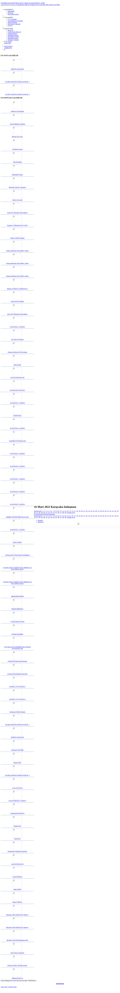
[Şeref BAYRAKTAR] (17, 862)
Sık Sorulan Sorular (13, 14)
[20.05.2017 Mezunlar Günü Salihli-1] (17, 312)
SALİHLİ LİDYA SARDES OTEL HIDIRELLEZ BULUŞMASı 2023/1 (17, 568)
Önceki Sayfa (38, 511)
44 (53, 512)
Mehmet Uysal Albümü (17, 111)
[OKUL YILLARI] (17, 198)
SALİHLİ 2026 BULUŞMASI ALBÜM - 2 (17, 94)
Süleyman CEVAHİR (17, 750)
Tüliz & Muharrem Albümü (17, 124)
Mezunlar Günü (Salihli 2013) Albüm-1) (17, 915)
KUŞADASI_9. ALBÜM (17, 504)
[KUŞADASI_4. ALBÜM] (17, 325)
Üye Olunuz (13, 19)
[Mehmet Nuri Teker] (17, 135)
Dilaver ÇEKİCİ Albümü (17, 238)
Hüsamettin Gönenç (17, 174)
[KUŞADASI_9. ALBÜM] (17, 502)
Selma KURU (17, 762)
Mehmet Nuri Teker (17, 136)
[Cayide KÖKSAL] (17, 875)
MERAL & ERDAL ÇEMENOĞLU (17, 289)
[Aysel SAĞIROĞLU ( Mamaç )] (17, 799)
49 (65, 512)
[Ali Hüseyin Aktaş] (17, 147)
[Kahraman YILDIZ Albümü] (17, 710)
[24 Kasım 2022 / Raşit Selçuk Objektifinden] (17, 553)
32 (110, 511)
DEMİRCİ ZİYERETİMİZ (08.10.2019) (17, 517)
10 (58, 511)
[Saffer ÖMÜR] (17, 887)
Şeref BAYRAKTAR (17, 864)
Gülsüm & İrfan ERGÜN (17, 813)
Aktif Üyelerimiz (12, 22)
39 (42, 512)
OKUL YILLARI (17, 200)
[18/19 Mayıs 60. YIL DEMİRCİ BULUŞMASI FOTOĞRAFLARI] (17, 645)
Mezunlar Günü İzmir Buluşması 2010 (17, 940)
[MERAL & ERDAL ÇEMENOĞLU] (17, 287)
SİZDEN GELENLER (17, 69)
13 (65, 511)
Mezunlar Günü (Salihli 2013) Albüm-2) (17, 927)
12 (63, 511)
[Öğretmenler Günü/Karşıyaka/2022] (17, 849)
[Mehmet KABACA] (17, 976)
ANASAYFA (5, 5)
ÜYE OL (13, 5)
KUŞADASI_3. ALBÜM (17, 428)
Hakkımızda (11, 11)
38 (39, 512)
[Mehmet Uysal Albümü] (17, 109)
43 (51, 512)
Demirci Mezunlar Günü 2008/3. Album (17, 276)
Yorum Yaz (41, 522)
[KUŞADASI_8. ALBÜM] (17, 490)
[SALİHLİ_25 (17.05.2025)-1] (17, 685)
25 (93, 511)
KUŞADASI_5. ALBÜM (17, 453)
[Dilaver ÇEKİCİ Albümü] (17, 236)
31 (108, 511)
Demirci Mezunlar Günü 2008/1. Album (17, 250)
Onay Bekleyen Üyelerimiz (15, 21)
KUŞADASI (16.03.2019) (17, 390)
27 (98, 511)
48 (63, 512)
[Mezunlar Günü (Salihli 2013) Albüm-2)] (17, 926)
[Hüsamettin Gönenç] (17, 173)
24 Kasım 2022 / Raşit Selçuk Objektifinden (17, 555)
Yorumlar (40, 520)
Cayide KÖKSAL (17, 876)
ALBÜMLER (20, 5)
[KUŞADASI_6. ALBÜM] (17, 464)
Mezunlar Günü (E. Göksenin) (17, 187)
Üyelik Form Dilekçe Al (14, 32)
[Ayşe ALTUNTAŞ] (17, 786)
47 (60, 512)
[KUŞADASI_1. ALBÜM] (17, 401)
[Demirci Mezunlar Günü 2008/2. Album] (17, 261)
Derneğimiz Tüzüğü (13, 36)
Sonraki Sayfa (71, 512)
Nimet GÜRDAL (17, 902)
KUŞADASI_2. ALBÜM (17, 529)
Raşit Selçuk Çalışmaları (17, 953)
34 (115, 511)
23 (89, 511)
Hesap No (10, 12)
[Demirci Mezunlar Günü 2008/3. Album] (17, 274)
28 (101, 511)
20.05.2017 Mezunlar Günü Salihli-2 (17, 212)
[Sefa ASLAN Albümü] (17, 338)
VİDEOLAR (27, 5)
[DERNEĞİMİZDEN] (17, 607)
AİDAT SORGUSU (8, 42)
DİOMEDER (60, 983)
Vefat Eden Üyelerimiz (14, 24)
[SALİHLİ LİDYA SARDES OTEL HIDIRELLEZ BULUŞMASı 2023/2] (17, 580)
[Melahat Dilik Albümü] (17, 594)
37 (37, 512)
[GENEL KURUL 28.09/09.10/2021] (17, 964)
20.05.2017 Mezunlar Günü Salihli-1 (17, 314)
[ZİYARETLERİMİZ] (17, 632)
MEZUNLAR (36, 5)
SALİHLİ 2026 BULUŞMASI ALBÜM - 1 (17, 82)
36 (34, 512)
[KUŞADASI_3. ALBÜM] (17, 426)
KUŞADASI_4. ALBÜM (17, 327)
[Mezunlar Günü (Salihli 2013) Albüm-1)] (17, 913)
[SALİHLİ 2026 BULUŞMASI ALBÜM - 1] (17, 80)
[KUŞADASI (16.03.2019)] (17, 388)
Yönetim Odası (12, 987)
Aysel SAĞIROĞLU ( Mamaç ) (17, 800)
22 (86, 511)
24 (91, 511)
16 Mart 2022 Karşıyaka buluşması (17, 661)
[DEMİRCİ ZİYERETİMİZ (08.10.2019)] (17, 515)
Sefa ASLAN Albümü (17, 339)
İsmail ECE (17, 838)
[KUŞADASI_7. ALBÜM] (17, 477)
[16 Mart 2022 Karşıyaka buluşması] (17, 659)
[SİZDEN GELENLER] (17, 67)
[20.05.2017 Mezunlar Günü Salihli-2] (17, 211)
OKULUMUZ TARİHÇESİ (8, 47)
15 (70, 511)
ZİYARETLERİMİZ (17, 634)
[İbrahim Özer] (17, 824)
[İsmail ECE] (17, 837)
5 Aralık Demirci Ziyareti (17, 621)
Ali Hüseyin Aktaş (17, 149)
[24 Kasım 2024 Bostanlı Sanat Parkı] (17, 672)
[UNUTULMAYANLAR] (17, 376)
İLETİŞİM (57, 5)
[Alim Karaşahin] (17, 160)
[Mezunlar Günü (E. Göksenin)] (17, 185)
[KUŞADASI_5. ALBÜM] (17, 452)
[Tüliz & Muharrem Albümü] (17, 122)
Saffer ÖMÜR (17, 889)
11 (60, 511)
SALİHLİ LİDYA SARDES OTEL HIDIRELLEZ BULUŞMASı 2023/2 (17, 582)
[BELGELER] (17, 363)
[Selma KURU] (17, 761)
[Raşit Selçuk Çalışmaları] (17, 951)
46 (58, 512)
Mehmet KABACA (17, 978)
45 (56, 512)
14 (67, 511)
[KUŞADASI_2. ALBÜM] (17, 528)
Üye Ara (10, 25)
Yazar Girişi (4, 987)
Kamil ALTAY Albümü (17, 301)
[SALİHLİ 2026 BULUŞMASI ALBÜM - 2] (17, 93)
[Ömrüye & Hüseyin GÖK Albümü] (17, 350)
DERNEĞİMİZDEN (17, 609)
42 (49, 512)
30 (105, 511)
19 (79, 511)
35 (117, 511)
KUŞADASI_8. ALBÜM (17, 491)
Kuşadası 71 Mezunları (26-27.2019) (17, 225)
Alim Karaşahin (17, 162)
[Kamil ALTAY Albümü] (17, 300)
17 (74, 511)
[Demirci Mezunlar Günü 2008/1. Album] (17, 249)
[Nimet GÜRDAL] (17, 900)
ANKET (51, 5)
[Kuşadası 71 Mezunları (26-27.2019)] (17, 223)
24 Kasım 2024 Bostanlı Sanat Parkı (17, 674)
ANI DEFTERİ (44, 5)
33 (112, 511)
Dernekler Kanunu (13, 38)
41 (46, 512)
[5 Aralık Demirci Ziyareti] (17, 620)
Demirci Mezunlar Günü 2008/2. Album (17, 263)
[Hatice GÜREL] (17, 540)
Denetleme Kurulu (13, 35)
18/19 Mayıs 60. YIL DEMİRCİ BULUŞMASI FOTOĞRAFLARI (17, 647)
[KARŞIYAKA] (17, 414)
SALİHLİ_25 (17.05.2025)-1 (17, 686)
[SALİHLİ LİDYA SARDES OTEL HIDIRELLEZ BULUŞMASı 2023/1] (17, 566)
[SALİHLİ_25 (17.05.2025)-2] (17, 697)
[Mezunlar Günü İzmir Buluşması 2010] (17, 938)
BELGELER (17, 365)
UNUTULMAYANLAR (17, 377)
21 (84, 511)
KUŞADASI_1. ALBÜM (17, 403)
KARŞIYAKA (17, 415)
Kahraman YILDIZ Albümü (17, 712)
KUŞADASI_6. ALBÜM (17, 466)
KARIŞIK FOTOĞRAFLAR (17, 441)
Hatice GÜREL (17, 542)
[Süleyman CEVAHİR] (17, 748)
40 (44, 512)
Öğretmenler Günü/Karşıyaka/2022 (17, 851)
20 (82, 511)
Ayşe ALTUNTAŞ (17, 788)
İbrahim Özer (17, 826)
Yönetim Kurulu (12, 33)
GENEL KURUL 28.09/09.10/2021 (17, 965)
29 (103, 511)
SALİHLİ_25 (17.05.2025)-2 (17, 699)
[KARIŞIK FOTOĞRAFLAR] (17, 439)
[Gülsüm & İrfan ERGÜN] (17, 811)
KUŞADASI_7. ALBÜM (17, 479)
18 (77, 511)
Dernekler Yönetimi (13, 40)
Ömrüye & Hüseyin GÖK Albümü (17, 352)
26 (96, 511)
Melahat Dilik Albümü (17, 596)
